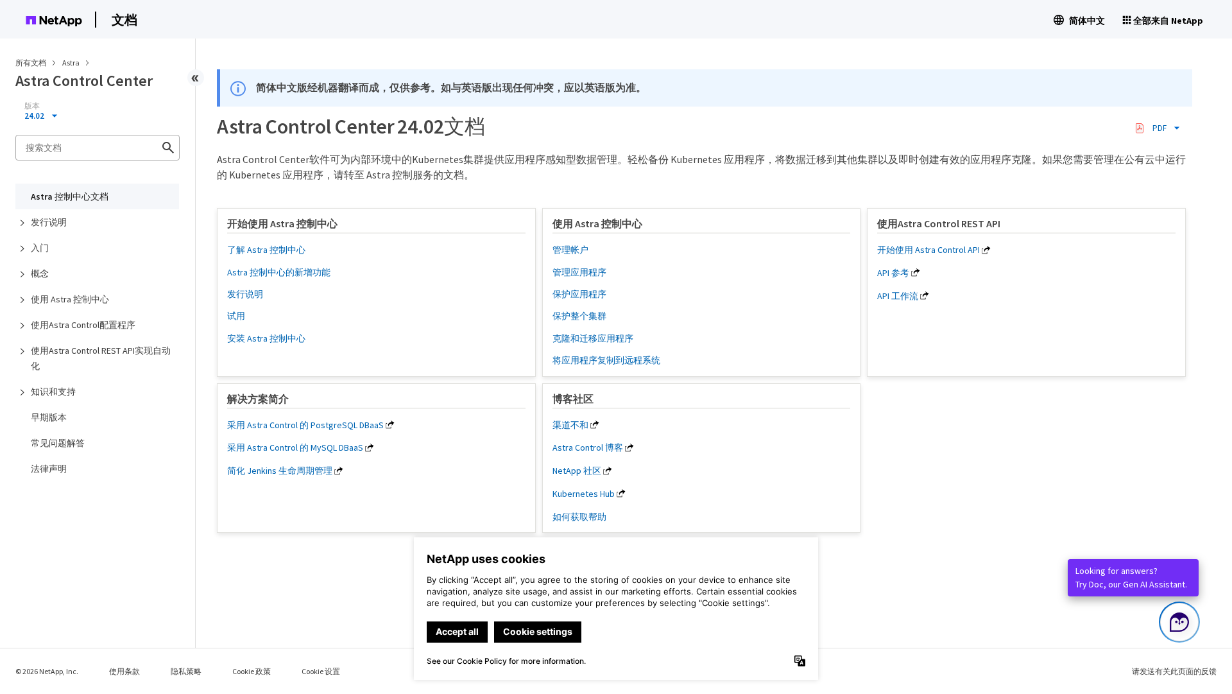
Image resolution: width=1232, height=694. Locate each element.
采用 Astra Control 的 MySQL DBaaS (295, 447)
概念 (40, 273)
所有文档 (30, 62)
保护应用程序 (579, 294)
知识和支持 (53, 391)
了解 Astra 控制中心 (266, 250)
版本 (32, 106)
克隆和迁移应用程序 (592, 338)
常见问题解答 (58, 443)
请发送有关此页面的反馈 (1174, 671)
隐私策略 (186, 671)
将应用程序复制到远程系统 (606, 360)
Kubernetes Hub (583, 493)
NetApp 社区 (576, 470)
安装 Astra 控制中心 (266, 338)
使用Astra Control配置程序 (83, 325)
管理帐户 (570, 250)
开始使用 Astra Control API (928, 250)
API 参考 (893, 273)
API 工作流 (897, 296)
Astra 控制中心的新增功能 (278, 272)
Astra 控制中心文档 (69, 196)
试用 (236, 316)
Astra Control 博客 (587, 447)
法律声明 (49, 468)
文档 (124, 20)
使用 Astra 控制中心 (70, 299)
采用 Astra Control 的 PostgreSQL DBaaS (305, 425)
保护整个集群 (579, 316)
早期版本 (49, 417)
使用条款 (124, 671)
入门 (40, 248)
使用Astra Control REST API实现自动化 (101, 358)
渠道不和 (570, 425)
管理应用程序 (579, 272)
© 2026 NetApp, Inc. (46, 671)
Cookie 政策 (251, 671)
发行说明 (49, 222)
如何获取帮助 (579, 517)
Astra (71, 62)
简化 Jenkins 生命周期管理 (279, 470)
